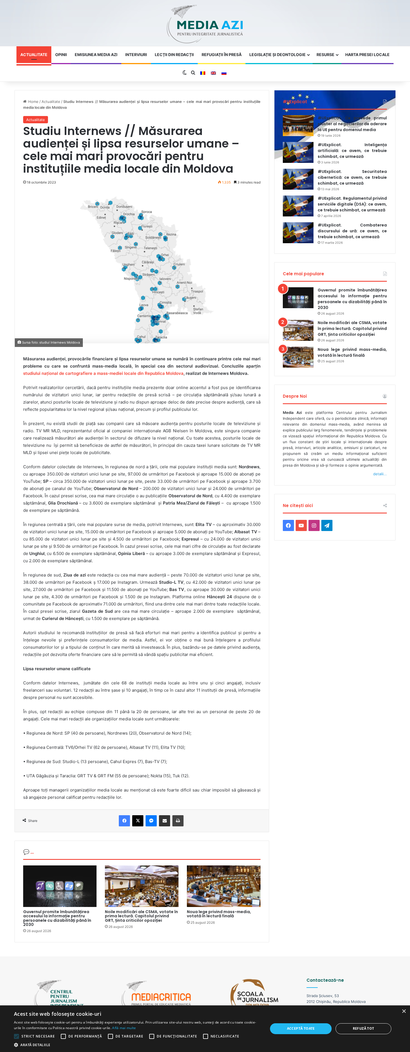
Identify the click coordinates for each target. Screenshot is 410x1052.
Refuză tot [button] (363, 1028)
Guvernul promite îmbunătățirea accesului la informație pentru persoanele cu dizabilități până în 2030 (57, 918)
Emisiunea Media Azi (96, 54)
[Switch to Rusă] (224, 73)
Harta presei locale (367, 54)
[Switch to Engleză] (213, 73)
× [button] (404, 1011)
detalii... (380, 474)
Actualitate (33, 54)
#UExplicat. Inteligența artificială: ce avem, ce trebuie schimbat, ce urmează (352, 150)
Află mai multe (124, 1028)
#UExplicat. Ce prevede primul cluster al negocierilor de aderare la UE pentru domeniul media (352, 123)
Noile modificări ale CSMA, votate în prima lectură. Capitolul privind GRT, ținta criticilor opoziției (141, 916)
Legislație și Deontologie (277, 54)
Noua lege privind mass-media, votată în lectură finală (219, 914)
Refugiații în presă (222, 54)
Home (32, 101)
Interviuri (136, 54)
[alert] (205, 1028)
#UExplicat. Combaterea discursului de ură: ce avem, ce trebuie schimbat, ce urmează (352, 231)
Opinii (61, 54)
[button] (137, 1045)
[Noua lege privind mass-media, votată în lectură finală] (224, 886)
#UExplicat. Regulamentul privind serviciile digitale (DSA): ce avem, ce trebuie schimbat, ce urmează (352, 204)
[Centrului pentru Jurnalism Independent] (205, 24)
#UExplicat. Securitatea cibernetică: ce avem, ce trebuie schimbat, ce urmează (352, 177)
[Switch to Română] (202, 73)
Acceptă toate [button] (301, 1028)
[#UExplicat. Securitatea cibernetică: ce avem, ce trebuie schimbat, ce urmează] (298, 179)
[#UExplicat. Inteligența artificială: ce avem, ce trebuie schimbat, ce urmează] (298, 152)
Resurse (325, 54)
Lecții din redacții (174, 54)
